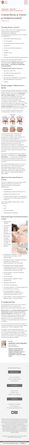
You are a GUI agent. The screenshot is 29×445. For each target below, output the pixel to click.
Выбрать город (14, 372)
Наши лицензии (14, 381)
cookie (16, 443)
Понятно (23, 443)
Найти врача (14, 385)
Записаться (14, 399)
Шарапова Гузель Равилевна (17, 343)
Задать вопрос (14, 390)
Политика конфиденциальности (14, 408)
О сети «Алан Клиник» (14, 377)
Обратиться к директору (14, 394)
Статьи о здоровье (14, 406)
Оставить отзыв (14, 392)
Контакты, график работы (14, 379)
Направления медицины (14, 404)
